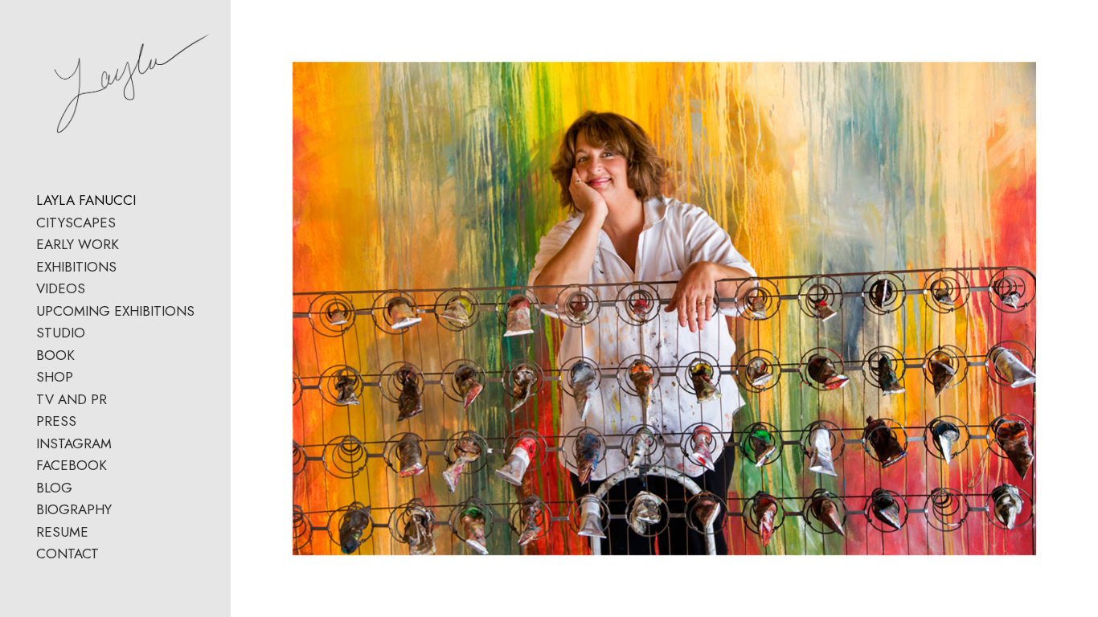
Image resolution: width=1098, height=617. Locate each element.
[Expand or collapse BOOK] (85, 355)
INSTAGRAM (74, 443)
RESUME (62, 531)
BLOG (54, 487)
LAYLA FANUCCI (86, 200)
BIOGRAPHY (74, 509)
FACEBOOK (71, 465)
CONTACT (67, 553)
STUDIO (60, 332)
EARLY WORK (77, 244)
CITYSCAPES (76, 222)
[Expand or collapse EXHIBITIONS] (127, 267)
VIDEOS (60, 288)
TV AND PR (71, 399)
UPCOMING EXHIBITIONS (115, 311)
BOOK (55, 355)
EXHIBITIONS (76, 266)
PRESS (56, 421)
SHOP (54, 376)
